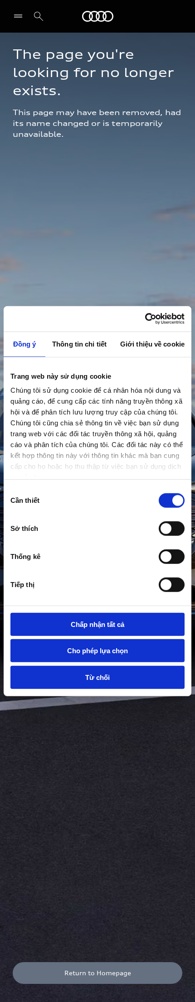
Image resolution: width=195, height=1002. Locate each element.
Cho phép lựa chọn (97, 651)
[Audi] (97, 16)
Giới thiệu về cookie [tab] (152, 343)
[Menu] (20, 16)
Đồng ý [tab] (24, 343)
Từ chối (97, 677)
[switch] (172, 528)
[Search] (38, 16)
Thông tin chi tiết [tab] (79, 343)
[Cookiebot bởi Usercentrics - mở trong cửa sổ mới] (145, 319)
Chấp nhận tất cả (97, 624)
